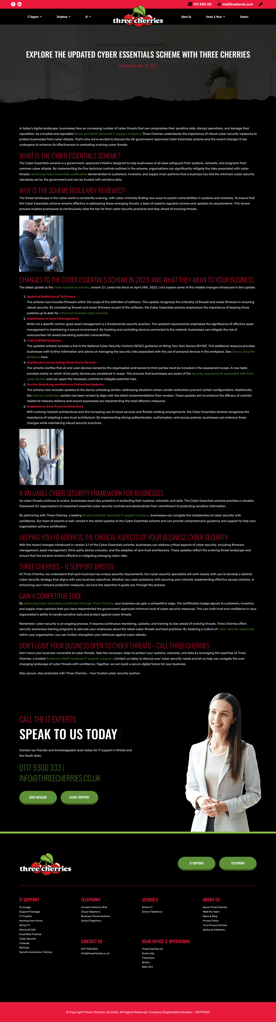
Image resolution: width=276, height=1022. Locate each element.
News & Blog (210, 916)
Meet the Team (211, 911)
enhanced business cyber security (83, 313)
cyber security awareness (236, 629)
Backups (24, 947)
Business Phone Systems (95, 916)
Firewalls (24, 943)
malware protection (46, 395)
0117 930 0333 (89, 948)
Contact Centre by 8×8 (94, 907)
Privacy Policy (211, 920)
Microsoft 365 (27, 929)
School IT (24, 925)
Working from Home (30, 920)
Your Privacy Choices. (215, 925)
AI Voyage (25, 907)
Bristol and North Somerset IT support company (107, 134)
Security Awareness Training (35, 952)
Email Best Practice (30, 934)
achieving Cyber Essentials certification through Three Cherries (68, 603)
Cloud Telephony (90, 911)
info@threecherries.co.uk (237, 4)
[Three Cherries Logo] (45, 854)
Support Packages (29, 911)
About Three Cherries (215, 907)
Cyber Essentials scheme (71, 287)
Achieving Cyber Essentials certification (59, 174)
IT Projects (25, 916)
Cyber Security (27, 938)
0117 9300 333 (202, 4)
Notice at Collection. (214, 929)
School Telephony (91, 920)
